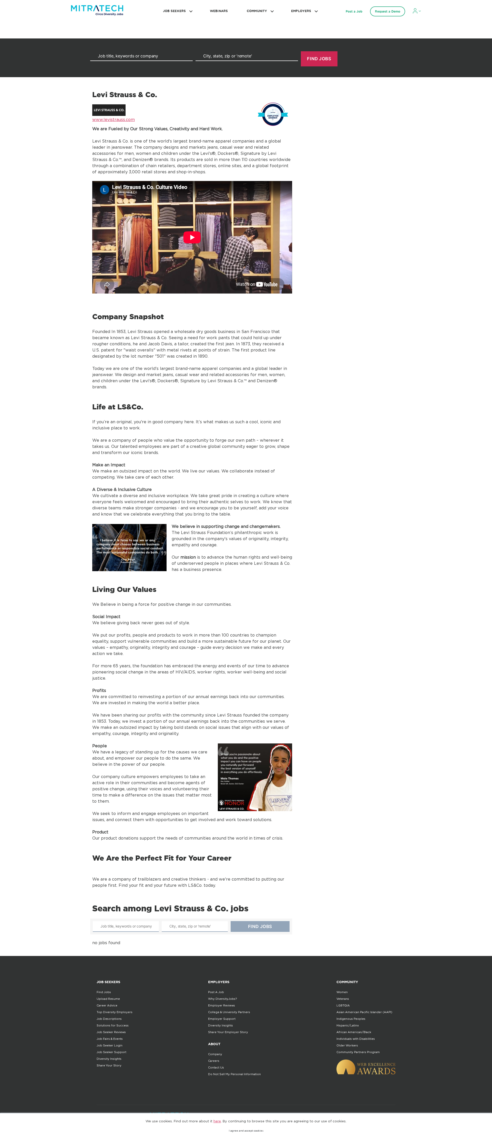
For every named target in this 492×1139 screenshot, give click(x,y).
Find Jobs (104, 992)
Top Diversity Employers (114, 1012)
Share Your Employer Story (228, 1032)
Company (215, 1054)
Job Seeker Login (109, 1045)
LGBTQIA (343, 1005)
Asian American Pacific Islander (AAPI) (364, 1012)
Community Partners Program (358, 1052)
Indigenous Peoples (350, 1018)
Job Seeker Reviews (111, 1032)
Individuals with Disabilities (355, 1038)
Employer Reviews (221, 1005)
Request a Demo (387, 11)
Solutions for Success (113, 1025)
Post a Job (354, 11)
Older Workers (347, 1045)
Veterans (342, 998)
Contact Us (216, 1067)
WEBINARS (219, 10)
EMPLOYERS (301, 10)
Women (342, 992)
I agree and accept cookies (246, 1130)
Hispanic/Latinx (347, 1025)
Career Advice (107, 1005)
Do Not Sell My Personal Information (234, 1074)
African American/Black (353, 1032)
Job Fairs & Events (110, 1038)
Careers (213, 1060)
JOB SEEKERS (174, 10)
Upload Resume (108, 998)
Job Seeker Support (111, 1052)
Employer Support (221, 1018)
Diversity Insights (109, 1058)
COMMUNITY (257, 10)
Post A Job (216, 992)
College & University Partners (229, 1012)
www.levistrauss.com (113, 119)
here (217, 1121)
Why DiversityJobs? (222, 998)
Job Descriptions (109, 1018)
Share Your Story (109, 1065)
